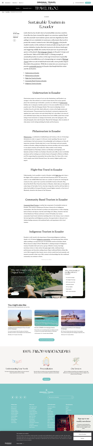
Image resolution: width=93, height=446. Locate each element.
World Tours (13, 417)
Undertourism (63, 102)
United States (68, 410)
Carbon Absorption (33, 411)
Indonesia (68, 414)
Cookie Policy (50, 411)
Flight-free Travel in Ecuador (33, 78)
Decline (82, 438)
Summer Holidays (14, 413)
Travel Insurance (51, 416)
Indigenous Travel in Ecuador (33, 83)
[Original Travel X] (20, 397)
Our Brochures (32, 414)
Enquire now (15, 293)
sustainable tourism (35, 66)
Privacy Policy (50, 413)
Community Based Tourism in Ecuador (35, 81)
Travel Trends (14, 422)
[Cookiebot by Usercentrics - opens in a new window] (8, 443)
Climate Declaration (33, 413)
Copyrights (50, 408)
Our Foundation (32, 410)
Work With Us (32, 417)
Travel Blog (13, 421)
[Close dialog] (91, 416)
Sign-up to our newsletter (54, 397)
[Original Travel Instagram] (16, 397)
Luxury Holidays (14, 416)
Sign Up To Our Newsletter (53, 425)
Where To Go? (14, 406)
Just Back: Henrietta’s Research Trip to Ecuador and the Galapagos (19, 328)
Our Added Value (32, 408)
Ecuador (46, 16)
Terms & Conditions (51, 406)
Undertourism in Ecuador (32, 73)
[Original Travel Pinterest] (24, 397)
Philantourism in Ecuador (32, 75)
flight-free (58, 175)
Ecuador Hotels (71, 334)
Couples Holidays (14, 411)
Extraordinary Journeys (34, 422)
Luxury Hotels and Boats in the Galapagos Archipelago (71, 328)
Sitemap (49, 410)
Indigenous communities (43, 239)
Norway (67, 406)
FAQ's (49, 421)
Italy (66, 411)
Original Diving (32, 421)
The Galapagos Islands (45, 52)
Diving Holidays (14, 419)
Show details (19, 443)
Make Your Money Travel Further (54, 422)
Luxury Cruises (14, 414)
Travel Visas (50, 417)
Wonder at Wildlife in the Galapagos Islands (44, 327)
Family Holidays (14, 410)
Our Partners (31, 419)
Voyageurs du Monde (33, 425)
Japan (67, 408)
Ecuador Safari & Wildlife (48, 333)
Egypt (67, 413)
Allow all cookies (82, 434)
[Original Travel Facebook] (12, 397)
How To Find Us (51, 424)
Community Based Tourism (31, 205)
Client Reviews (50, 414)
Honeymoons (13, 408)
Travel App (31, 424)
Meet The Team (32, 416)
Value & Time (50, 419)
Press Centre (32, 427)
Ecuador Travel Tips (18, 334)
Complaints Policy (51, 427)
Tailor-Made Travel (33, 406)
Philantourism (28, 137)
